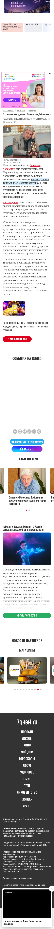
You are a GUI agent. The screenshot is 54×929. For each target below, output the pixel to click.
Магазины (27, 650)
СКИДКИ (27, 799)
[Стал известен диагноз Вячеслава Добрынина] (29, 431)
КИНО (27, 745)
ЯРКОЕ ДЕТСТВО (27, 792)
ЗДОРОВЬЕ (27, 772)
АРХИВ (27, 806)
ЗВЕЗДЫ (27, 738)
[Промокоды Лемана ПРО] (27, 670)
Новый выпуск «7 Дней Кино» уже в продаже (22, 922)
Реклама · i (9, 892)
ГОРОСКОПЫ (27, 758)
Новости (21, 110)
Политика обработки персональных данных (24, 885)
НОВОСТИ (27, 732)
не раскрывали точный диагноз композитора (26, 181)
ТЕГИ (27, 785)
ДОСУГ (27, 765)
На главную (8, 110)
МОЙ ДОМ (27, 752)
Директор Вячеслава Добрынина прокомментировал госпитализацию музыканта (27, 500)
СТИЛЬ (27, 779)
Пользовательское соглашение (17, 878)
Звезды (32, 110)
